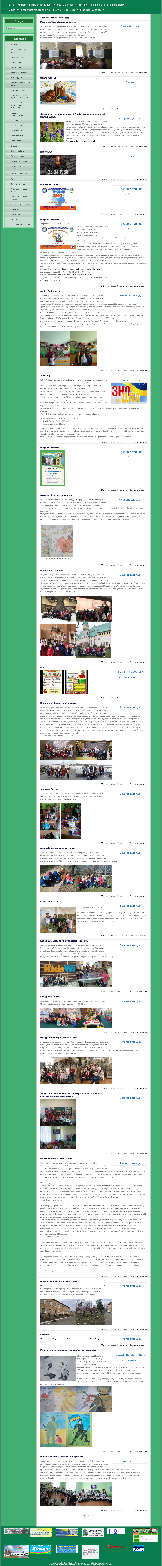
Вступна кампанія (49, 219)
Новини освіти (16, 130)
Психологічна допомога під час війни (28, 9)
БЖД (42, 667)
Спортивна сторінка (19, 174)
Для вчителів (16, 141)
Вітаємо (14, 146)
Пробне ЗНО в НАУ (50, 184)
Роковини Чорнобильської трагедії (58, 22)
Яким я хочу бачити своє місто (56, 1158)
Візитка (14, 44)
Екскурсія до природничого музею (58, 1037)
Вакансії (14, 219)
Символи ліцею (17, 57)
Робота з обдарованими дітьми (21, 83)
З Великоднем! (48, 78)
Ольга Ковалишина (119, 73)
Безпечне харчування (19, 184)
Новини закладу (17, 136)
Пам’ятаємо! (46, 152)
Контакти (23, 4)
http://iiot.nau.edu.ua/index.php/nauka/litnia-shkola (81, 269)
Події (130, 156)
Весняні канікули (130, 574)
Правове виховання (19, 161)
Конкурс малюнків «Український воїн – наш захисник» (68, 1350)
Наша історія (16, 62)
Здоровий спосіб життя (20, 179)
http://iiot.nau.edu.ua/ (53, 280)
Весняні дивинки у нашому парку (57, 848)
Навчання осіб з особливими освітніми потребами (21, 105)
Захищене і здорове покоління (56, 495)
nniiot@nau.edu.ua (84, 274)
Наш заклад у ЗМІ (18, 90)
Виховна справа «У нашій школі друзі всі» (62, 1456)
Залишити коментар (138, 73)
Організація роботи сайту (21, 224)
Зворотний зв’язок (80, 9)
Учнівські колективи (19, 72)
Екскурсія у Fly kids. (50, 996)
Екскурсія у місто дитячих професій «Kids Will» (64, 941)
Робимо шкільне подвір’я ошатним (58, 1281)
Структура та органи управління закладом (19, 96)
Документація (16, 120)
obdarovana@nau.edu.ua (67, 274)
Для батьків (15, 214)
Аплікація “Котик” (49, 789)
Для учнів (14, 209)
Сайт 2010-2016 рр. (59, 9)
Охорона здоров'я (130, 118)
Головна (12, 4)
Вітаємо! (130, 82)
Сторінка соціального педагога (19, 190)
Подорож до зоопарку (51, 570)
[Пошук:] (19, 28)
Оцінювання (69, 4)
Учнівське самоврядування (17, 114)
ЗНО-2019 (45, 375)
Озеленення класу (50, 901)
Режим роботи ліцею (40, 4)
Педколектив (16, 67)
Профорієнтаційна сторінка (18, 167)
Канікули (45, 1334)
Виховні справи (131, 26)
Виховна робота (17, 151)
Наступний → (97, 1516)
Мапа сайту (97, 9)
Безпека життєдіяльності (21, 204)
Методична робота (18, 125)
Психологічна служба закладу (19, 197)
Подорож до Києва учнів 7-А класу (58, 703)
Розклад (57, 4)
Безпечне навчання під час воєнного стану (100, 4)
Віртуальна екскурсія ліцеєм (19, 50)
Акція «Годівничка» (50, 291)
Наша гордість (16, 77)
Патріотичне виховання (20, 156)
